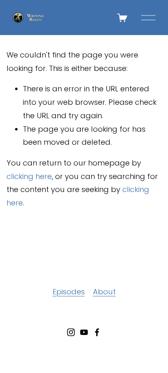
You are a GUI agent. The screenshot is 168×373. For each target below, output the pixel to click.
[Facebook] (97, 332)
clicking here (29, 176)
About (104, 292)
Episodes (69, 292)
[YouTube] (84, 332)
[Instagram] (71, 332)
